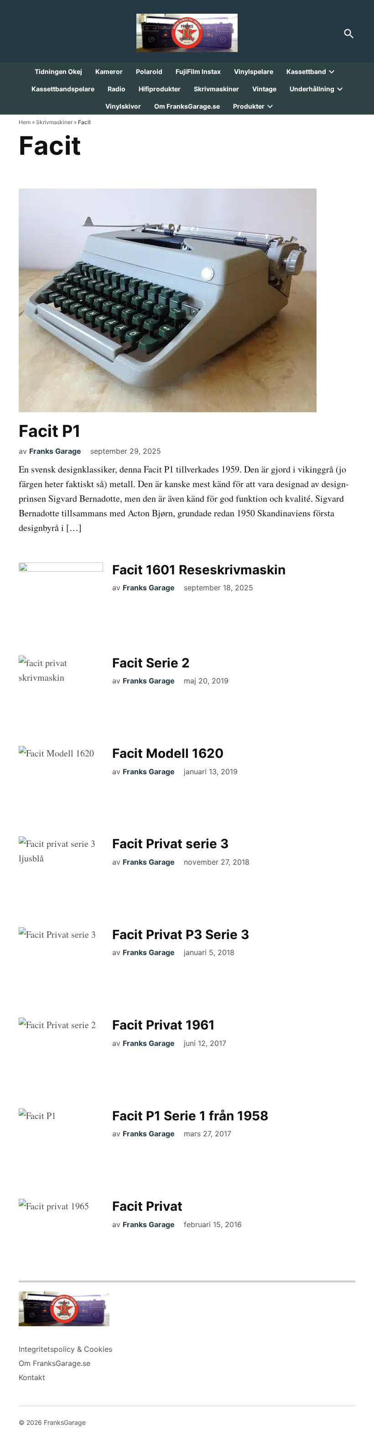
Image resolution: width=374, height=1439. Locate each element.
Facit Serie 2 (151, 663)
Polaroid (149, 71)
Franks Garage (55, 451)
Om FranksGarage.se (187, 106)
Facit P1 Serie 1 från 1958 (190, 1116)
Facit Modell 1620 (167, 753)
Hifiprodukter (160, 89)
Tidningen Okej (58, 71)
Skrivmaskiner (216, 89)
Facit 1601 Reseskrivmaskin (199, 570)
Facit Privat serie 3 (170, 843)
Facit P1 (50, 431)
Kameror (109, 71)
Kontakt (32, 1377)
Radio (116, 89)
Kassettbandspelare (62, 89)
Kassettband (306, 71)
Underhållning (312, 89)
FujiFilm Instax (198, 71)
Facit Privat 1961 (163, 1025)
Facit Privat (147, 1206)
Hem (25, 122)
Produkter (249, 106)
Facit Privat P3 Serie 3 (180, 934)
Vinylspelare (253, 71)
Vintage (264, 89)
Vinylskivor (123, 106)
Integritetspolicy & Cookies (65, 1349)
